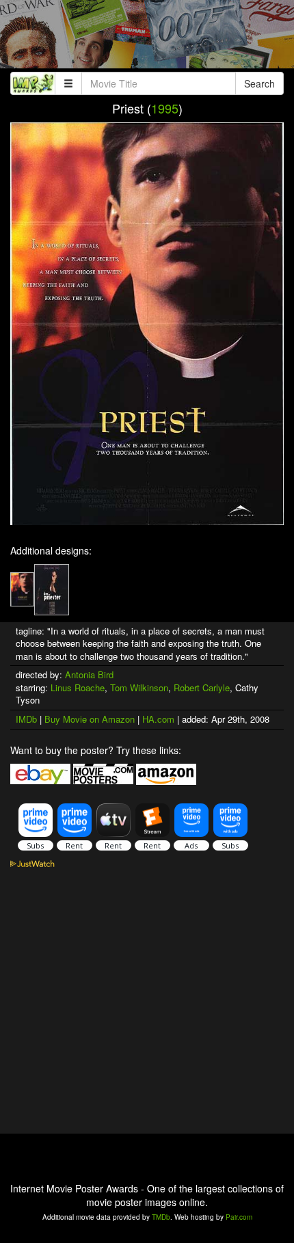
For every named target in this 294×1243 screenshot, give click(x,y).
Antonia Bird (89, 674)
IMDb (26, 718)
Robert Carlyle (202, 687)
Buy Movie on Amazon (89, 718)
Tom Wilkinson (139, 687)
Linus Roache (78, 687)
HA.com (158, 718)
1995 (164, 108)
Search (259, 83)
